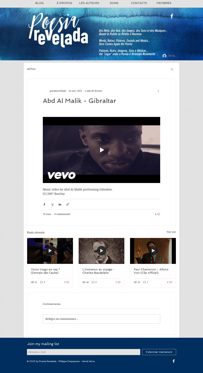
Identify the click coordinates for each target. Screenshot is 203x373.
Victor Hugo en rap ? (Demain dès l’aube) (45, 271)
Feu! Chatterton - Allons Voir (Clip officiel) (151, 271)
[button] (172, 69)
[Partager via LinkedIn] (59, 204)
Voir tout (171, 232)
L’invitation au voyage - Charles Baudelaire (98, 271)
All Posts (31, 69)
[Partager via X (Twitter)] (52, 204)
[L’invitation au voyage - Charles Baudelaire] (101, 251)
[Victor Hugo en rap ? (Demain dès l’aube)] (50, 251)
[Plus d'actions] (158, 91)
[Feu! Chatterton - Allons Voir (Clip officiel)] (153, 251)
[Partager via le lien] (67, 204)
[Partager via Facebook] (44, 204)
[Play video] (101, 150)
